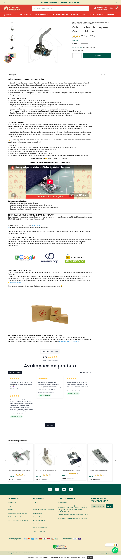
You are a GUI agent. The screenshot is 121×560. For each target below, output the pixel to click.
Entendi (90, 557)
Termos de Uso (37, 524)
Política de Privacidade (40, 527)
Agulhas (91, 15)
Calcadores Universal (102, 22)
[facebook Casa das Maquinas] (57, 489)
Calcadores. (79, 22)
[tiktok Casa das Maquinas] (71, 489)
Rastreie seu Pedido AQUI (15, 517)
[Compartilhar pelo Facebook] (98, 74)
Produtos (10, 509)
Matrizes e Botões (112, 15)
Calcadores (75, 15)
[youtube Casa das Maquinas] (64, 489)
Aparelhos (100, 15)
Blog (9, 506)
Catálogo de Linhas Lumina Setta (18, 513)
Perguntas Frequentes (39, 517)
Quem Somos (37, 506)
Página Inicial (12, 502)
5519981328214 (62, 502)
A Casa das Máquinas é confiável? (43, 509)
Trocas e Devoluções (39, 520)
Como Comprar (37, 513)
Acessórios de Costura (41, 15)
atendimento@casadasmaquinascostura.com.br (73, 515)
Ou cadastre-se (102, 9)
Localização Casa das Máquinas (18, 520)
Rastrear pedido (15, 282)
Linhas (84, 15)
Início (73, 22)
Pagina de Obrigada (39, 531)
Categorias (9, 15)
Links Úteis (11, 524)
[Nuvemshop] (107, 553)
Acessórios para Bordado (60, 15)
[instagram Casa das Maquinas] (50, 489)
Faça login (103, 7)
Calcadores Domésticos (90, 22)
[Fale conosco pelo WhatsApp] (111, 8)
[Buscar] (86, 8)
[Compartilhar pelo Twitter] (101, 74)
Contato (35, 502)
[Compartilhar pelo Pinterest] (104, 74)
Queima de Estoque (25, 15)
